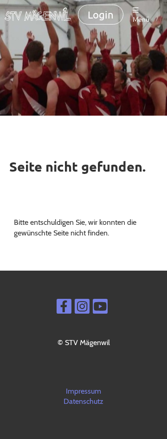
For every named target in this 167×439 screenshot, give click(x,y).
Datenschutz (83, 401)
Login (101, 14)
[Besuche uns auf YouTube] (100, 308)
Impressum (83, 391)
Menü (141, 19)
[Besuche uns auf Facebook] (64, 308)
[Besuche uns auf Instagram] (82, 308)
